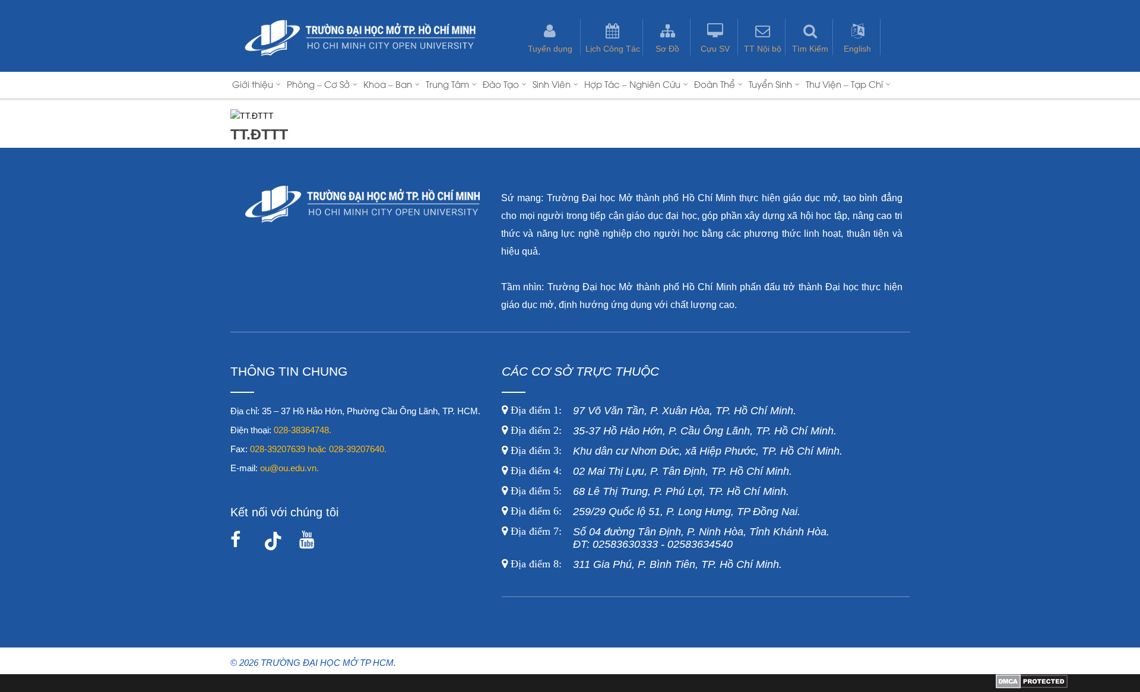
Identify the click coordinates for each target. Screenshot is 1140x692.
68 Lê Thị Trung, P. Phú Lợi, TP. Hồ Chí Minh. (648, 491)
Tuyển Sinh (770, 84)
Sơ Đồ (667, 48)
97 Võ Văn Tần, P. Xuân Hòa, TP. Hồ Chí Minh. (652, 411)
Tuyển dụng (550, 48)
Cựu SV (715, 48)
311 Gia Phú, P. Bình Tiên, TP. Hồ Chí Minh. (646, 564)
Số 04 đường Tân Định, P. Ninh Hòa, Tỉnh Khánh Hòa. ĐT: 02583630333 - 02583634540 (668, 538)
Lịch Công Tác (612, 48)
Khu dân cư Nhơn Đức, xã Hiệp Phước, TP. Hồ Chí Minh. (675, 451)
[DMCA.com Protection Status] (1032, 685)
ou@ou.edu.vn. (289, 468)
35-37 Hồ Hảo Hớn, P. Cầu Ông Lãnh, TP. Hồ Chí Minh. (672, 431)
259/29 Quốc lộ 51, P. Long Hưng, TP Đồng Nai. (655, 512)
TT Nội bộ (762, 48)
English (857, 48)
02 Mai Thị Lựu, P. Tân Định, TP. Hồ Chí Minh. (650, 471)
